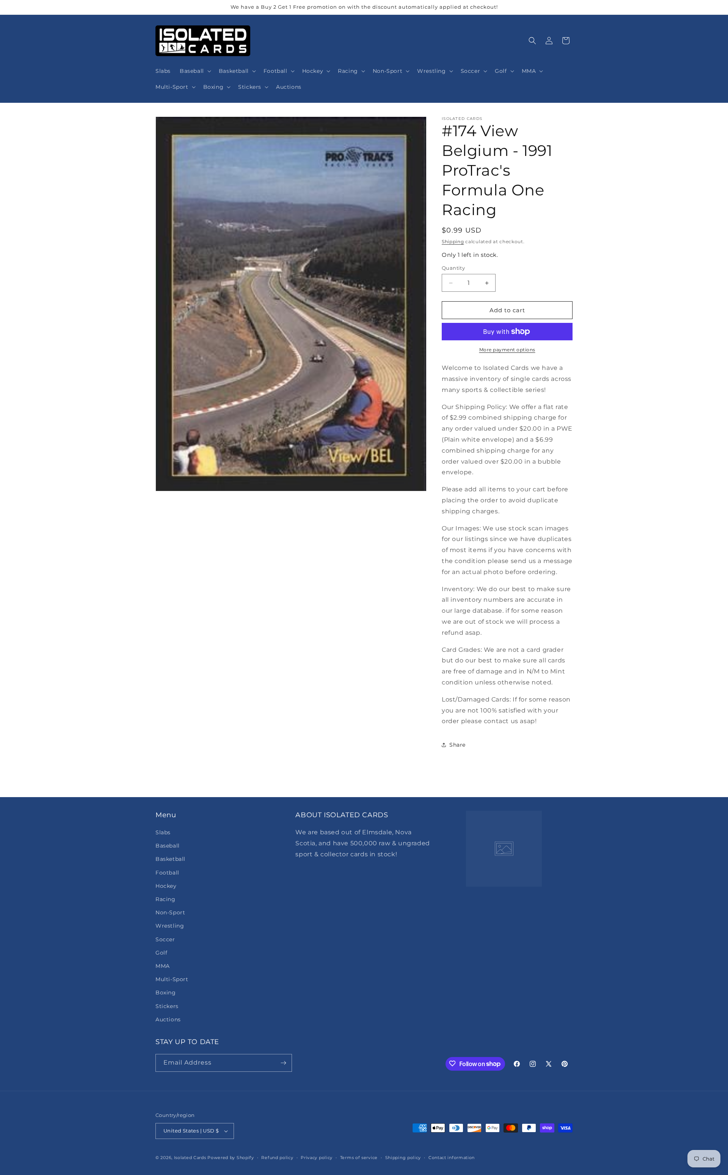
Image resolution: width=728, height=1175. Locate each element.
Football (167, 872)
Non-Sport (170, 912)
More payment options (507, 349)
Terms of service (359, 1157)
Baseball (167, 845)
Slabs (163, 832)
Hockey (166, 885)
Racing (165, 899)
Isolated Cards (191, 1157)
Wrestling (169, 925)
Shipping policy (403, 1157)
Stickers (167, 1005)
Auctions (168, 1019)
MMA (162, 966)
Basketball (170, 859)
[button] (194, 71)
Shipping (453, 241)
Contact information (451, 1157)
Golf (161, 952)
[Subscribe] (283, 1063)
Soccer (165, 939)
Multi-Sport (171, 979)
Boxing (165, 992)
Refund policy (277, 1157)
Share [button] (457, 744)
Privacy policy (317, 1157)
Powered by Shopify (230, 1157)
